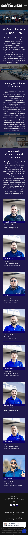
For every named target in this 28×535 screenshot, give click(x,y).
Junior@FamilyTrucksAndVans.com (12, 375)
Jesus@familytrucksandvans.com (12, 228)
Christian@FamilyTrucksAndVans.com (13, 412)
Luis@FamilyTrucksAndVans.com (12, 338)
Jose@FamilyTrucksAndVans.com (12, 448)
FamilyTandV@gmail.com (14, 498)
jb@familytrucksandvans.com (11, 302)
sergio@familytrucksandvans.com (12, 265)
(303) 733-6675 (14, 496)
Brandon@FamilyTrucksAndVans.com (13, 485)
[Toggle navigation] (25, 5)
